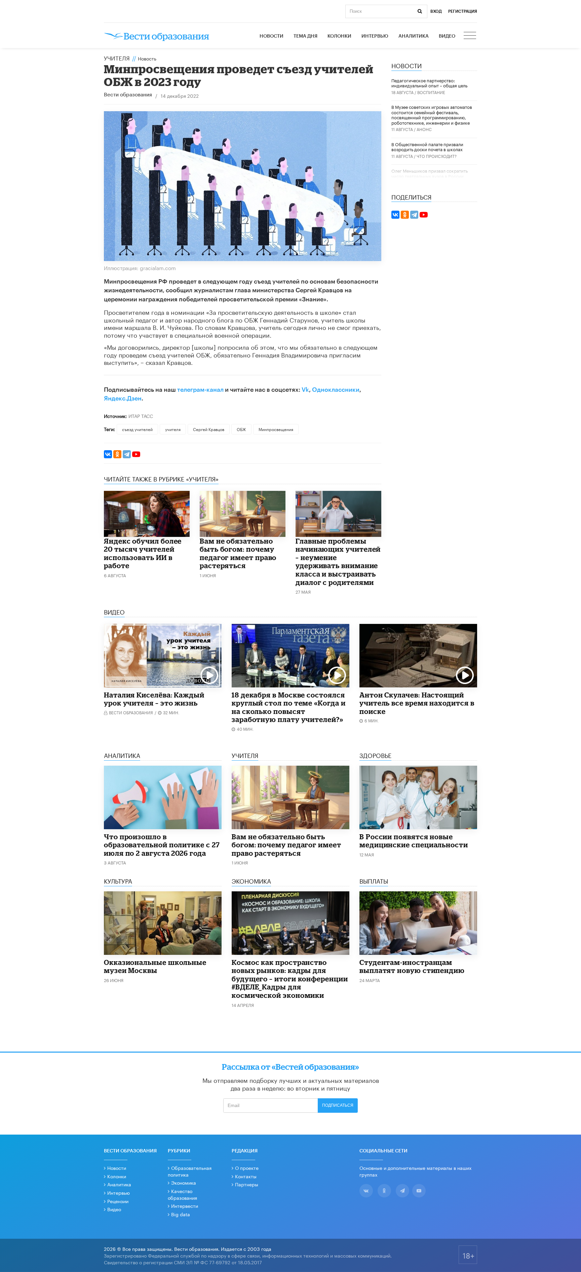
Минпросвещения (276, 429)
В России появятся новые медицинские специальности (413, 841)
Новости (271, 36)
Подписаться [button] (337, 1105)
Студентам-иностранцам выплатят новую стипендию (412, 966)
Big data (180, 1214)
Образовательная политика (189, 1171)
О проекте (247, 1167)
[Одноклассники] (117, 454)
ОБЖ (241, 429)
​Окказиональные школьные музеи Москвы (155, 966)
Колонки (339, 36)
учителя (173, 429)
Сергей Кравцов (208, 429)
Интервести (184, 1205)
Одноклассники (335, 390)
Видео (447, 36)
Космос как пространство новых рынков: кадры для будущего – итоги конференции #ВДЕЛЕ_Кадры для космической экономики (290, 978)
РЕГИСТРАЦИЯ (462, 11)
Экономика (183, 1182)
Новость (147, 58)
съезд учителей (137, 429)
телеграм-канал (200, 390)
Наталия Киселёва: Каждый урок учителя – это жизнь (154, 699)
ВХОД (436, 11)
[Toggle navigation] (470, 36)
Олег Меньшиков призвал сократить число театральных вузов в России (429, 173)
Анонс (424, 129)
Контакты (246, 1176)
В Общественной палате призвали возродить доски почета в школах (427, 146)
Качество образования (182, 1194)
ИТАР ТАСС (140, 415)
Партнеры (246, 1184)
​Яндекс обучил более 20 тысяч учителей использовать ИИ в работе (143, 553)
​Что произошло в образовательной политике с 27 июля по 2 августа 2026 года (162, 845)
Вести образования (128, 94)
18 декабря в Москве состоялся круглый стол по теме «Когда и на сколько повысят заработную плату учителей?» (289, 707)
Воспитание (431, 92)
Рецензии (117, 1200)
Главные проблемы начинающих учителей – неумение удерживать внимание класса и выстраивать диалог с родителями (338, 561)
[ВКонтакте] (108, 454)
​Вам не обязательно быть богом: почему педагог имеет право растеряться (238, 553)
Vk (305, 390)
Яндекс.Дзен (123, 398)
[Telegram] (127, 454)
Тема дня (305, 36)
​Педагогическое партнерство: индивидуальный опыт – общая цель (429, 83)
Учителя (117, 57)
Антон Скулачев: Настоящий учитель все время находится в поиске (416, 703)
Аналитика (413, 36)
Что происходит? (437, 156)
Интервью (374, 36)
